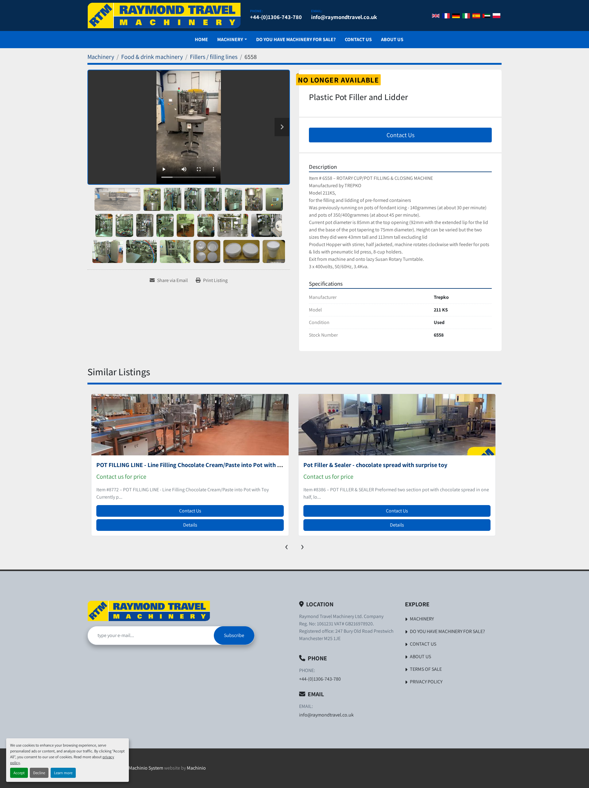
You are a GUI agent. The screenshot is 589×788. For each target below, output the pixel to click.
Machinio (196, 768)
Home (201, 39)
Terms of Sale (426, 669)
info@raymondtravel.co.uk (344, 17)
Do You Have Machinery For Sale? (296, 39)
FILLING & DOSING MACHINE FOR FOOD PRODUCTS (370, 465)
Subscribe (234, 635)
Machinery (230, 39)
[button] (232, 39)
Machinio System (146, 768)
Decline (39, 772)
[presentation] (286, 545)
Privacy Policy (426, 681)
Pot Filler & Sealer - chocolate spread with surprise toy (168, 465)
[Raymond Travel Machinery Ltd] (148, 611)
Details (190, 525)
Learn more (63, 772)
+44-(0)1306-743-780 (276, 17)
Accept (19, 772)
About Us (392, 39)
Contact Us (358, 39)
